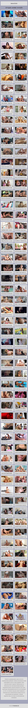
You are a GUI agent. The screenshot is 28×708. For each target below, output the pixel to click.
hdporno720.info (14, 3)
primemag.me (16, 705)
